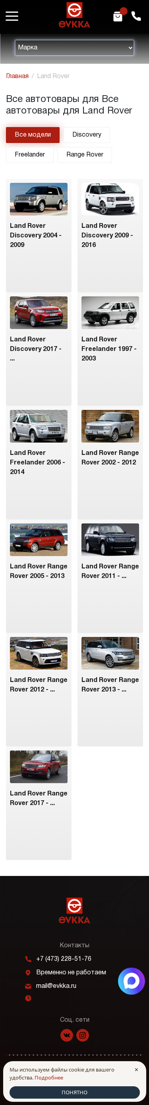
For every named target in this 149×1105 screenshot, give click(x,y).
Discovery (86, 135)
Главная (17, 76)
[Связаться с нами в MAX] (131, 981)
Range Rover (84, 155)
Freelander (30, 155)
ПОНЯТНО (74, 1092)
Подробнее (49, 1077)
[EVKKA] (74, 910)
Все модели (33, 135)
